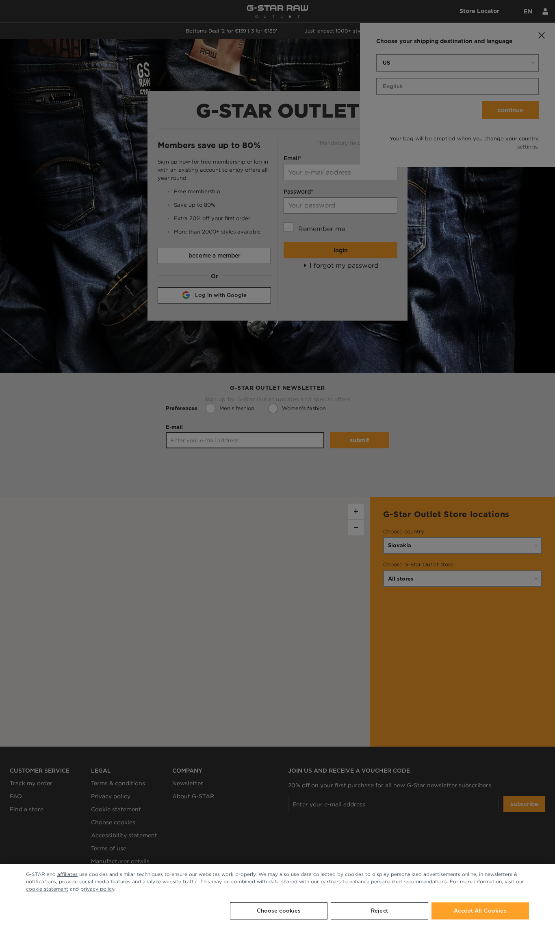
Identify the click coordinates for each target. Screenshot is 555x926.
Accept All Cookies (480, 911)
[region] (277, 895)
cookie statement (47, 889)
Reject (379, 911)
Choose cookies (279, 911)
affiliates (67, 874)
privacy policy (97, 889)
